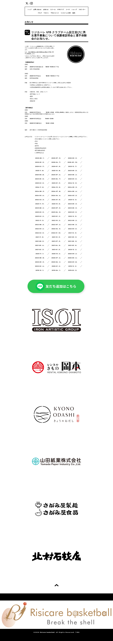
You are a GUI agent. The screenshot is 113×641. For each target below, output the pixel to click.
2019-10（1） (40, 270)
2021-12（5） (73, 233)
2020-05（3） (40, 262)
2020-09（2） (73, 253)
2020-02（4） (40, 266)
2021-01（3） (56, 249)
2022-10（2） (56, 220)
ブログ (40, 13)
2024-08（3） (40, 191)
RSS (78, 632)
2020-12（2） (73, 249)
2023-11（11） (40, 204)
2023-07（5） (56, 208)
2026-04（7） (56, 162)
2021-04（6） (56, 245)
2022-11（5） (40, 220)
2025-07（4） (56, 175)
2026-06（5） (73, 158)
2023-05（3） (40, 212)
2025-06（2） (73, 175)
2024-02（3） (40, 199)
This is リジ (55, 13)
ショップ (74, 9)
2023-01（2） (56, 216)
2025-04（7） (56, 179)
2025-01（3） (56, 183)
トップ (30, 9)
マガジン (46, 13)
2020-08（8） (40, 258)
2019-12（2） (73, 266)
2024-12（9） (73, 183)
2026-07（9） (56, 158)
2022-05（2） (40, 229)
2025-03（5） (73, 179)
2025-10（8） (56, 170)
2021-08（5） (40, 241)
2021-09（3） (73, 237)
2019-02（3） (73, 270)
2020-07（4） (56, 258)
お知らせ (46, 9)
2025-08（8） (40, 175)
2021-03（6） (73, 245)
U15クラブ (60, 9)
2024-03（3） (73, 195)
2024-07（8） (56, 191)
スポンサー (82, 9)
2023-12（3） (73, 199)
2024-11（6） (40, 187)
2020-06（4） (73, 258)
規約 (73, 13)
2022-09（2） (73, 220)
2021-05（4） (40, 245)
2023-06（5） (73, 208)
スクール (53, 9)
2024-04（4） (56, 195)
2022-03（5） (73, 229)
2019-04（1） (56, 270)
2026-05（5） (40, 162)
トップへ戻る (57, 585)
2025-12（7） (73, 166)
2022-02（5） (40, 233)
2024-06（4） (73, 191)
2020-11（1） (40, 253)
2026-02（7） (40, 166)
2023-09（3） (73, 204)
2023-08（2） (40, 208)
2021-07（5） (56, 241)
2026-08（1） (40, 158)
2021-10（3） (56, 237)
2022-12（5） (73, 216)
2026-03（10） (73, 162)
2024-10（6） (56, 187)
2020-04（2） (56, 262)
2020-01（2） (56, 266)
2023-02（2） (40, 216)
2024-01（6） (56, 199)
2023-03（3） (73, 212)
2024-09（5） (73, 187)
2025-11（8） (40, 170)
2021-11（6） (40, 237)
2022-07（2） (56, 224)
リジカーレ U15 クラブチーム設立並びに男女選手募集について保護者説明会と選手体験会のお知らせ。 (59, 35)
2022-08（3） (40, 224)
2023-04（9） (56, 212)
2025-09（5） (73, 170)
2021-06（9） (73, 241)
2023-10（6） (56, 204)
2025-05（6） (40, 179)
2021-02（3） (40, 249)
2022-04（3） (57, 229)
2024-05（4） (40, 195)
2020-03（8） (73, 262)
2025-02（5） (40, 183)
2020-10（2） (56, 253)
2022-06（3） (73, 224)
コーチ (68, 9)
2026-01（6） (56, 166)
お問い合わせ (37, 9)
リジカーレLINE (66, 13)
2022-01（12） (56, 233)
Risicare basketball (47, 632)
